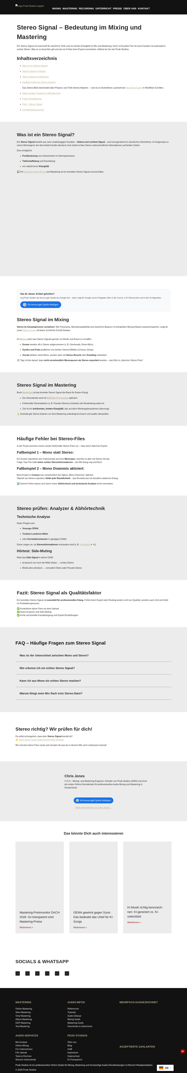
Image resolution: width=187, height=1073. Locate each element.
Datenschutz (73, 1056)
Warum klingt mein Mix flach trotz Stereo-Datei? (51, 693)
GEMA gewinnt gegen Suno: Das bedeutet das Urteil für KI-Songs (93, 917)
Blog (69, 1045)
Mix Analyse (21, 1042)
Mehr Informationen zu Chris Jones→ (94, 808)
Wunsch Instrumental (25, 1059)
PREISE (117, 8)
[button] (93, 655)
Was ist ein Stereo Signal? (35, 66)
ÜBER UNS (129, 8)
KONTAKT (144, 8)
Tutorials (71, 1012)
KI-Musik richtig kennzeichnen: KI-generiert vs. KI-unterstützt (145, 912)
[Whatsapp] (67, 973)
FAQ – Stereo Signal (32, 104)
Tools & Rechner (23, 1056)
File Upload (21, 1052)
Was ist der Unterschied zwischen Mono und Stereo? (54, 655)
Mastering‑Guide (75, 1023)
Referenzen (73, 1009)
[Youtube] (37, 973)
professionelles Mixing (35, 172)
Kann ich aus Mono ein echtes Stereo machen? (50, 680)
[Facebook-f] (17, 973)
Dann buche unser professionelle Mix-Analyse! (41, 740)
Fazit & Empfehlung (31, 99)
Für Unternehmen (24, 1049)
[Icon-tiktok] (47, 973)
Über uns (71, 1042)
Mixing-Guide (29, 330)
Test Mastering (22, 1026)
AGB (69, 1049)
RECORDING (86, 8)
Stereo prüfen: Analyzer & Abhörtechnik (41, 93)
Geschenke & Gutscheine (79, 1026)
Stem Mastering (23, 1012)
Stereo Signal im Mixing (33, 71)
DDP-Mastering (23, 1023)
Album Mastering (23, 1019)
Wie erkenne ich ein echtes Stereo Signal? (47, 668)
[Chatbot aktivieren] (183, 1052)
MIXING (56, 8)
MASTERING (70, 8)
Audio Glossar (74, 1016)
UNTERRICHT (103, 8)
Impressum (72, 1052)
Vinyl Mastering (23, 1016)
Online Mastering (23, 1009)
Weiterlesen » (26, 927)
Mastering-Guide (134, 88)
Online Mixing (22, 1045)
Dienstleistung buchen (33, 110)
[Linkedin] (57, 973)
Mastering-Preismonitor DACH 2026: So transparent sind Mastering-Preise (40, 917)
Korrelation (85, 544)
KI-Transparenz (74, 1059)
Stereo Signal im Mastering (35, 77)
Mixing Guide (73, 1019)
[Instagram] (27, 973)
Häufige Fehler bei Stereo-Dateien (39, 82)
